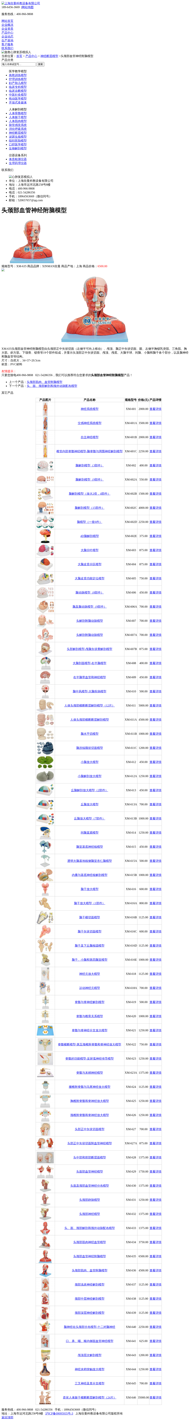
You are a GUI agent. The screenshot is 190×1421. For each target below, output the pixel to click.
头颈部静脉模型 (89, 1199)
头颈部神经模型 (89, 1213)
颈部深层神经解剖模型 (89, 1312)
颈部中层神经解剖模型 (89, 1298)
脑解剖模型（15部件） (89, 507)
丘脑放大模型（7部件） (89, 818)
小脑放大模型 (90, 762)
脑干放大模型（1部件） (89, 903)
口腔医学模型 (18, 144)
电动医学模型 (18, 98)
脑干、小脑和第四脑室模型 (89, 959)
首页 (19, 56)
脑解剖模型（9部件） (90, 479)
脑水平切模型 (90, 733)
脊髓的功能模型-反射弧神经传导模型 (89, 1058)
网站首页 (7, 20)
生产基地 (7, 40)
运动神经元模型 (89, 988)
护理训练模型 (18, 79)
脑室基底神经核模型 (89, 846)
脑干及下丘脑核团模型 (89, 945)
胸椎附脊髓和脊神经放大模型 (89, 1100)
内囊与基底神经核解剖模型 (89, 875)
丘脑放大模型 (90, 804)
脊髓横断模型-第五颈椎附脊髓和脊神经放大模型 (89, 1044)
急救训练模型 (18, 75)
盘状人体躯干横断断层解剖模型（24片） (89, 1397)
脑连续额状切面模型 (89, 747)
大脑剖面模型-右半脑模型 (89, 663)
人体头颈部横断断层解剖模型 (89, 719)
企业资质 (7, 28)
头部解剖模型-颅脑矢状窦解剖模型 (89, 649)
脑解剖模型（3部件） (90, 465)
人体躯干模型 (18, 117)
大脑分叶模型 (90, 550)
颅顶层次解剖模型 (89, 1355)
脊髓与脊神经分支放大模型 (89, 1030)
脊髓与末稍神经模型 (89, 1072)
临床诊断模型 (18, 90)
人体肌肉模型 (18, 121)
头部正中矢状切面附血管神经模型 (89, 1143)
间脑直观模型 (90, 832)
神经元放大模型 (89, 973)
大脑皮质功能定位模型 (89, 578)
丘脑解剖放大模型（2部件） (89, 790)
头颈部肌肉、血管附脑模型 (44, 382)
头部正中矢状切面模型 (89, 1129)
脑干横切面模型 (89, 917)
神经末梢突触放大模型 (89, 1369)
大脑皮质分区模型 (89, 564)
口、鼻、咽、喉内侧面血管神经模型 (89, 1341)
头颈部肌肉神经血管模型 (89, 1242)
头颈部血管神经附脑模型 (89, 1256)
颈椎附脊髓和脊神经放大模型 (89, 1115)
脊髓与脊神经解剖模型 (89, 1002)
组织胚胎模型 (18, 140)
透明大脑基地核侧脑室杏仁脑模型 (89, 860)
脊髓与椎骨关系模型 (89, 1016)
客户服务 (7, 44)
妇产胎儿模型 (18, 83)
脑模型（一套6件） (89, 521)
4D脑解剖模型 (89, 536)
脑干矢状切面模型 (89, 931)
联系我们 (7, 48)
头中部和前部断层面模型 (89, 1157)
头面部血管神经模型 (89, 1171)
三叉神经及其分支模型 (89, 1383)
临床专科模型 (18, 86)
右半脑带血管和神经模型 (89, 677)
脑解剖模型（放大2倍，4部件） (89, 493)
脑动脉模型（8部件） (90, 592)
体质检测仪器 (18, 159)
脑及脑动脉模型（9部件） (90, 606)
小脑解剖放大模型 (89, 776)
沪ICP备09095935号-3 (59, 1413)
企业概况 (7, 24)
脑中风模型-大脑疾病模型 (89, 691)
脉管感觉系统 (18, 125)
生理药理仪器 (18, 163)
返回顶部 (7, 1417)
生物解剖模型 (18, 148)
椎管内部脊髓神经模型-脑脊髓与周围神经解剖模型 (89, 451)
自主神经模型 (90, 437)
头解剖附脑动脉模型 (89, 620)
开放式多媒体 (18, 102)
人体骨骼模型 (18, 113)
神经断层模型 (49, 56)
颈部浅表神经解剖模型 (89, 1284)
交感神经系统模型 (89, 423)
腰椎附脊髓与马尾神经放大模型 (89, 1086)
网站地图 (28, 7)
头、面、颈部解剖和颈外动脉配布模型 (52, 385)
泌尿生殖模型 (18, 136)
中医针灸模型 (18, 94)
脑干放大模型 (90, 889)
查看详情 (155, 408)
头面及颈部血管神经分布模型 (89, 1185)
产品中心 (7, 32)
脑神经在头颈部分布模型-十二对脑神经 (89, 1326)
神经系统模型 (90, 408)
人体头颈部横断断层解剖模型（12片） (89, 705)
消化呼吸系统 (18, 128)
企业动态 (7, 36)
